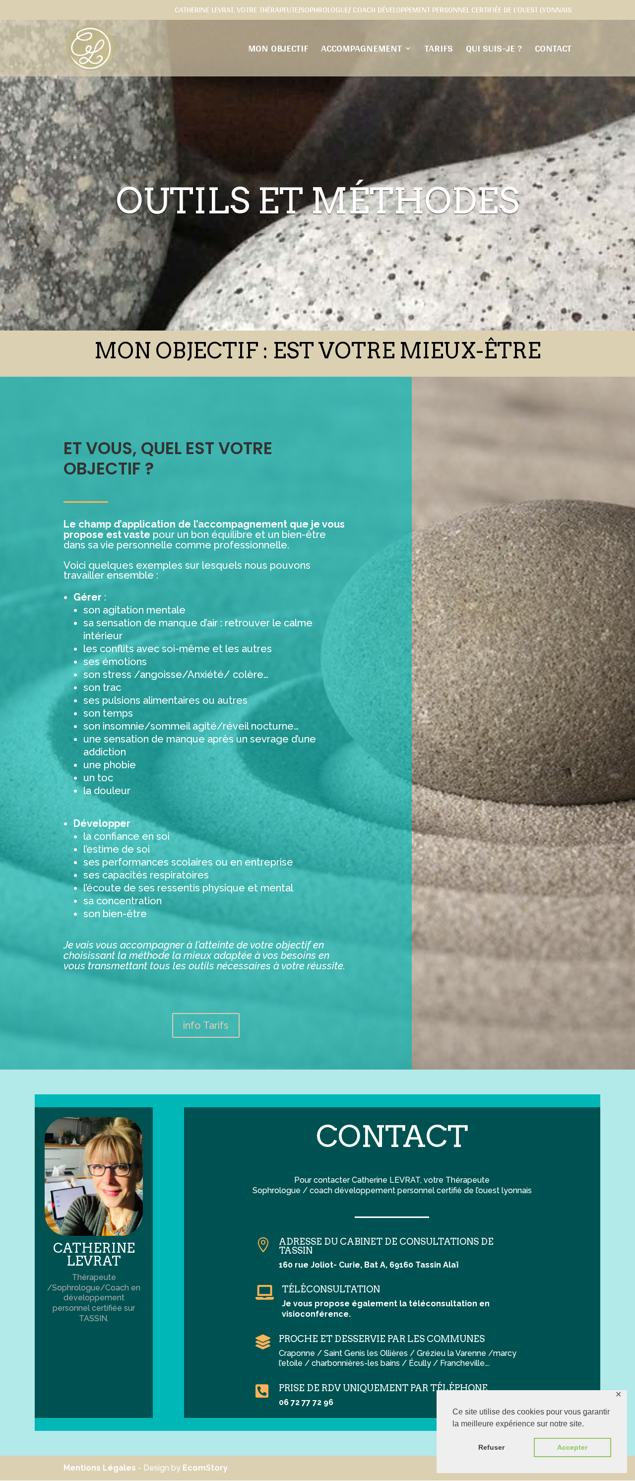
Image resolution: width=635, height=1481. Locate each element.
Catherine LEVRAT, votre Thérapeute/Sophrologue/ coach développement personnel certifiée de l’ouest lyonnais (373, 11)
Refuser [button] (491, 1447)
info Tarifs (206, 1025)
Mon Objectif (278, 51)
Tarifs (439, 51)
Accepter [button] (572, 1447)
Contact (553, 51)
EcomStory (205, 1468)
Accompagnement (361, 51)
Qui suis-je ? (494, 51)
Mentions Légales (100, 1468)
